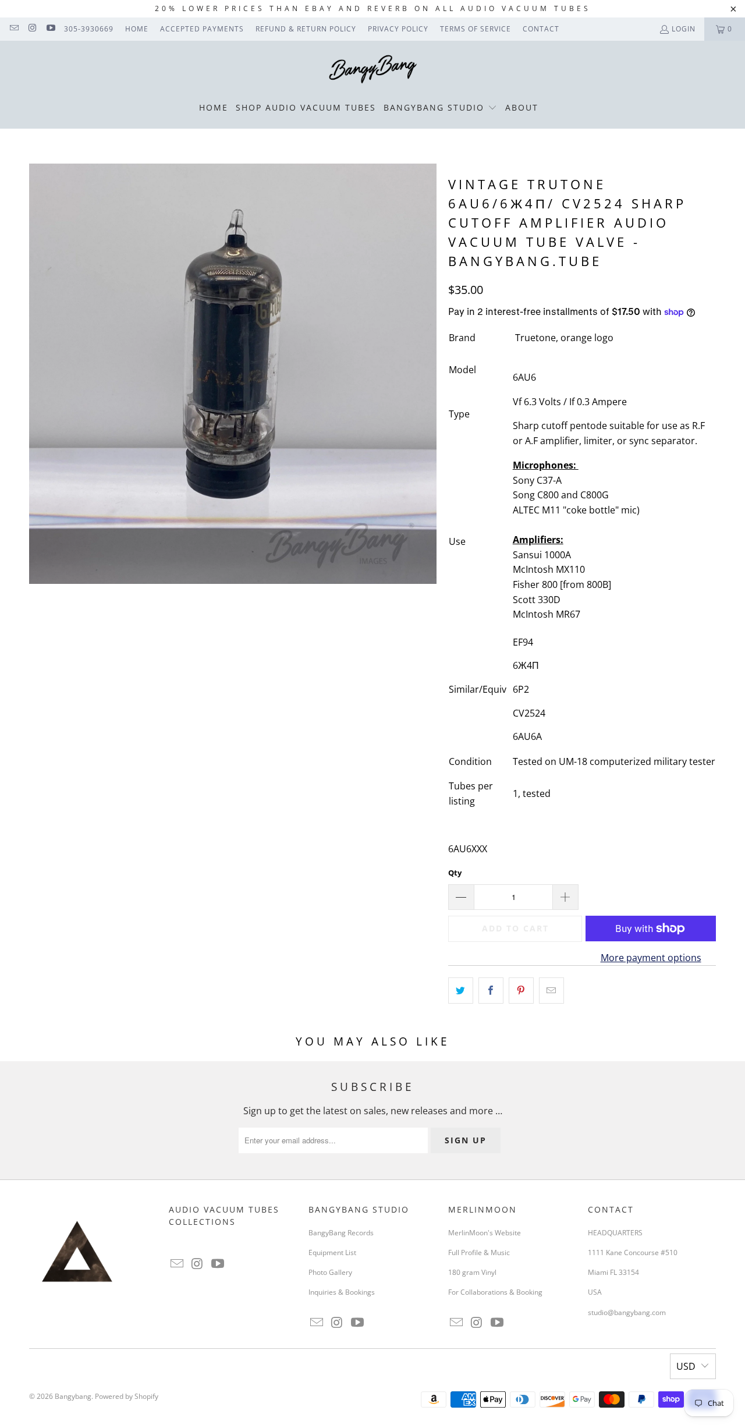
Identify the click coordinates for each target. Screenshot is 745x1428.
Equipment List (332, 1252)
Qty (455, 872)
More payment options (651, 957)
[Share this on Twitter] (460, 990)
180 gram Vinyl (472, 1272)
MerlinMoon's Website (484, 1233)
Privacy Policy (398, 29)
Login (684, 29)
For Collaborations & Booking (495, 1292)
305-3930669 (88, 29)
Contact (541, 29)
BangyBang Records (341, 1233)
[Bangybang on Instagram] (32, 29)
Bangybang (73, 1396)
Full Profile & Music (479, 1252)
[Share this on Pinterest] (521, 990)
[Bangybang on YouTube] (50, 29)
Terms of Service (475, 29)
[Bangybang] (373, 70)
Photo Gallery (330, 1272)
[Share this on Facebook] (490, 990)
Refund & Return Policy (306, 29)
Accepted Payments (202, 29)
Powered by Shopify (126, 1396)
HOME (136, 29)
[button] (440, 108)
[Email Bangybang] (14, 29)
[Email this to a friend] (551, 990)
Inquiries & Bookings (341, 1292)
